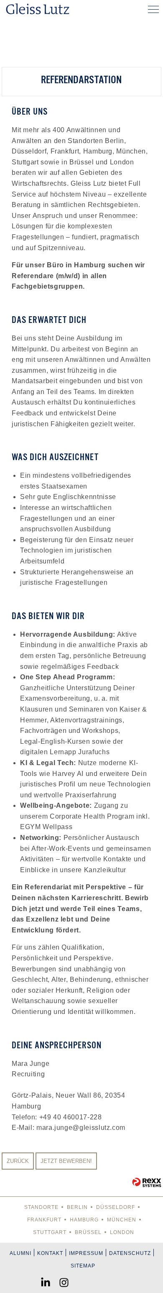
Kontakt (50, 1253)
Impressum (86, 1253)
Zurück (18, 1161)
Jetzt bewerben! (66, 1161)
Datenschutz (130, 1253)
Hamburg (84, 1220)
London (122, 1232)
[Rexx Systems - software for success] (146, 1182)
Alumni (20, 1253)
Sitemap (83, 1266)
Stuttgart (49, 1232)
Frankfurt (44, 1220)
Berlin (77, 1207)
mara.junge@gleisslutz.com (80, 1127)
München (121, 1220)
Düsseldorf (115, 1207)
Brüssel (88, 1232)
